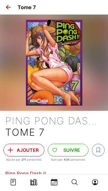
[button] (8, 7)
